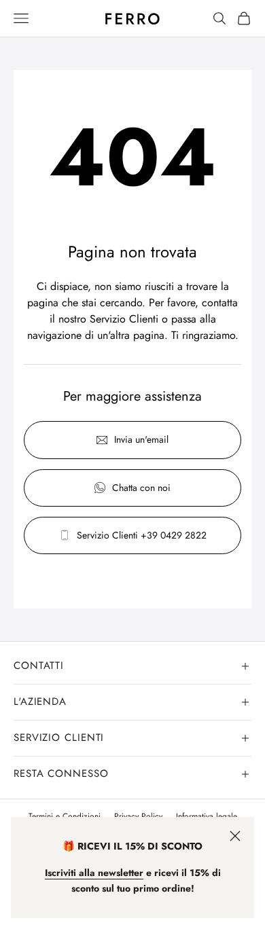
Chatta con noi (141, 487)
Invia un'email (141, 439)
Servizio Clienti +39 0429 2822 (142, 535)
